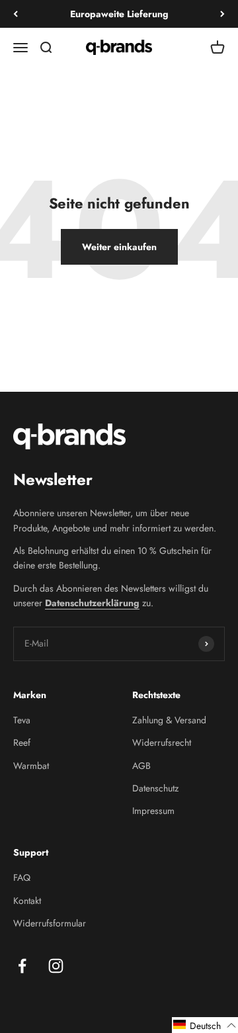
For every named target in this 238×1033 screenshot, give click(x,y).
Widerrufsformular (49, 923)
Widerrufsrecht (161, 742)
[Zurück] (15, 14)
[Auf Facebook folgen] (22, 966)
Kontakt (27, 900)
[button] (205, 1025)
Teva (21, 720)
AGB (141, 765)
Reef (21, 742)
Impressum (153, 810)
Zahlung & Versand (169, 720)
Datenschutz (155, 788)
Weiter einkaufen (119, 246)
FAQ (21, 877)
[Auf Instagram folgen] (56, 966)
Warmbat (31, 765)
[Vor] (222, 14)
